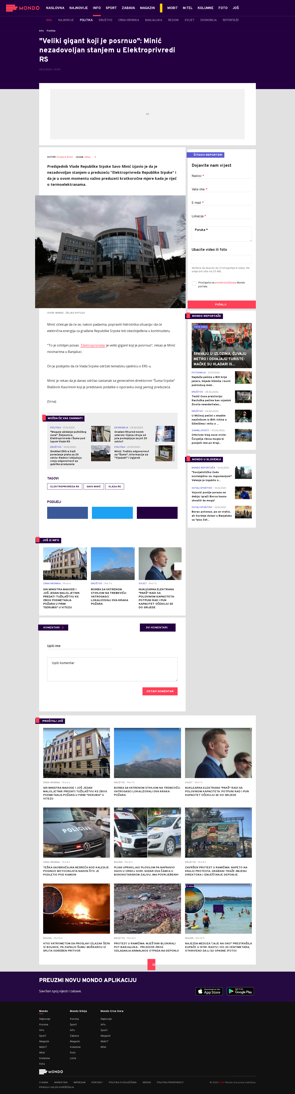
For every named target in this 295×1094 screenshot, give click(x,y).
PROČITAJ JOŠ (52, 721)
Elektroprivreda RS (64, 486)
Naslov (198, 176)
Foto (42, 1064)
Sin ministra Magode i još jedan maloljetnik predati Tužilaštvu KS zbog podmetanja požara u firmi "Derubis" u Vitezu (61, 598)
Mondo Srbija (78, 1011)
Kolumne (44, 1058)
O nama (43, 1082)
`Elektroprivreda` (92, 345)
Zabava (74, 1036)
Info (41, 31)
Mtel (42, 1052)
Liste (73, 1058)
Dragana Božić (65, 157)
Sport (42, 1036)
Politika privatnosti (170, 1082)
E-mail (198, 203)
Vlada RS (114, 486)
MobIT (43, 1047)
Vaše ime (199, 189)
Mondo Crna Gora (112, 1011)
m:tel (222, 1082)
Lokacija (199, 216)
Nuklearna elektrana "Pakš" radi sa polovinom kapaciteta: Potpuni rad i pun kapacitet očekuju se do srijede (157, 598)
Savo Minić (94, 486)
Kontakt (97, 1082)
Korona (43, 1024)
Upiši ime (54, 646)
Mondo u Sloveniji (206, 459)
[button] (47, 566)
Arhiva (146, 1082)
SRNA (87, 157)
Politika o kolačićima (122, 1082)
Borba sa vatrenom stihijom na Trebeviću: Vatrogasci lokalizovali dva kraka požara (109, 597)
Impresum (79, 1082)
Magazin (44, 1041)
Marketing (61, 1082)
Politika (51, 31)
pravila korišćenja (226, 282)
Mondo (43, 1011)
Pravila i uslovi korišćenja (56, 1087)
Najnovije (44, 1019)
